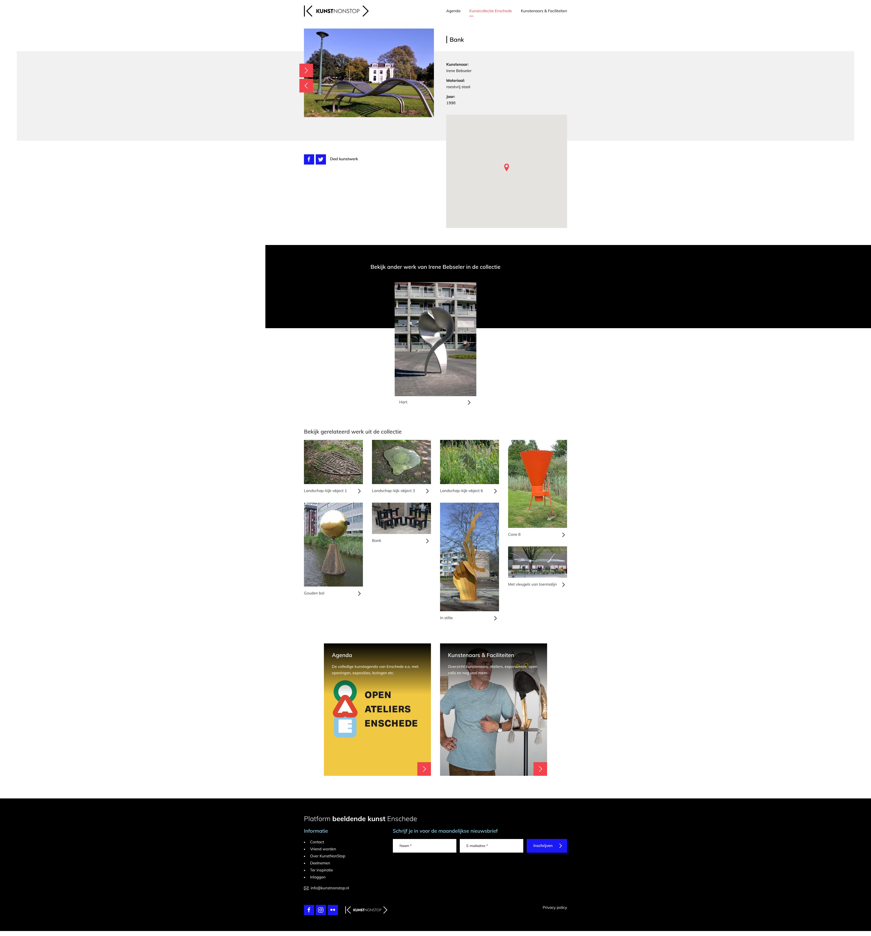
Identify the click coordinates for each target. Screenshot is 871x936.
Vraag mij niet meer (500, 416)
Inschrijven (491, 493)
